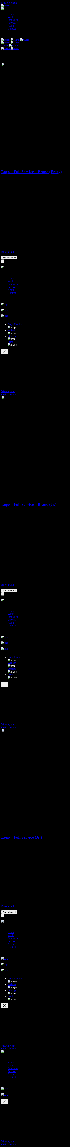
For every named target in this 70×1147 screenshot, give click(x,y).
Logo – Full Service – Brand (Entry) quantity (21, 254)
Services (12, 22)
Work (11, 17)
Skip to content (9, 2)
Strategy (12, 336)
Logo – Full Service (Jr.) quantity (15, 909)
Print (10, 341)
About (11, 25)
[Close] (4, 351)
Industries (13, 19)
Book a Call (7, 252)
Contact (12, 28)
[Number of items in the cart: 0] (2, 261)
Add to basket (9, 258)
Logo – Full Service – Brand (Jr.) (28, 504)
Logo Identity (15, 324)
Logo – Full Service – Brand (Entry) (31, 172)
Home (11, 14)
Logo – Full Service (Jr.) (21, 837)
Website (12, 330)
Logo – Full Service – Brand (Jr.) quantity (19, 587)
